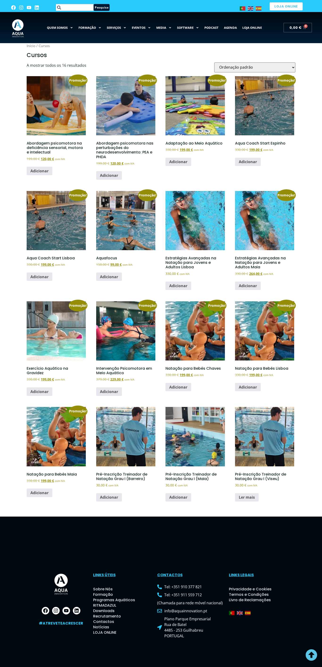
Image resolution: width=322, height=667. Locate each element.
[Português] (244, 8)
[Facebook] (13, 7)
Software (185, 27)
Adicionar (39, 171)
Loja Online (252, 27)
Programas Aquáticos (114, 600)
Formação (87, 27)
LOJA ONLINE (104, 632)
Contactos (103, 621)
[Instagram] (21, 7)
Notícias (101, 627)
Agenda (230, 27)
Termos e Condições (249, 594)
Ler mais (247, 497)
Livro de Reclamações (250, 600)
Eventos (138, 27)
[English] (252, 8)
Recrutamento (107, 616)
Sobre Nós (103, 589)
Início (31, 45)
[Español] (260, 8)
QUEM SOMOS (57, 27)
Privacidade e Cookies (250, 589)
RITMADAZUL (104, 605)
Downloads (104, 610)
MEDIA (161, 27)
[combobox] (75, 7)
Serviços (114, 27)
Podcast (211, 27)
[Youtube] (29, 7)
